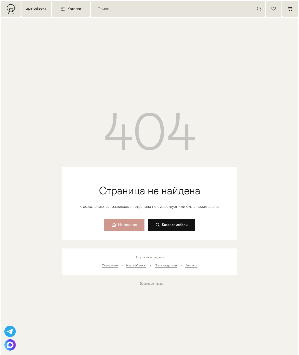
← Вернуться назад (149, 283)
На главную (127, 224)
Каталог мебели (175, 224)
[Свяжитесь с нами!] (10, 331)
